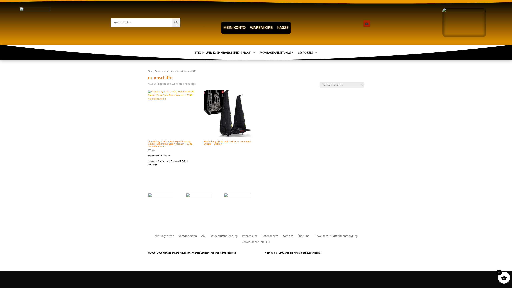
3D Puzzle (305, 53)
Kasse (283, 27)
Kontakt (288, 236)
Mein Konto (234, 27)
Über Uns (303, 236)
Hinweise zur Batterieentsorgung (336, 236)
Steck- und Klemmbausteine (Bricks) (223, 53)
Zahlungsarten (164, 236)
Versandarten (187, 236)
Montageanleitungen (277, 53)
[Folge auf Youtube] (366, 23)
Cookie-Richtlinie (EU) (256, 242)
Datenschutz (269, 236)
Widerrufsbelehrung (224, 236)
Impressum (249, 236)
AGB (204, 236)
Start (150, 71)
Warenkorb (261, 27)
